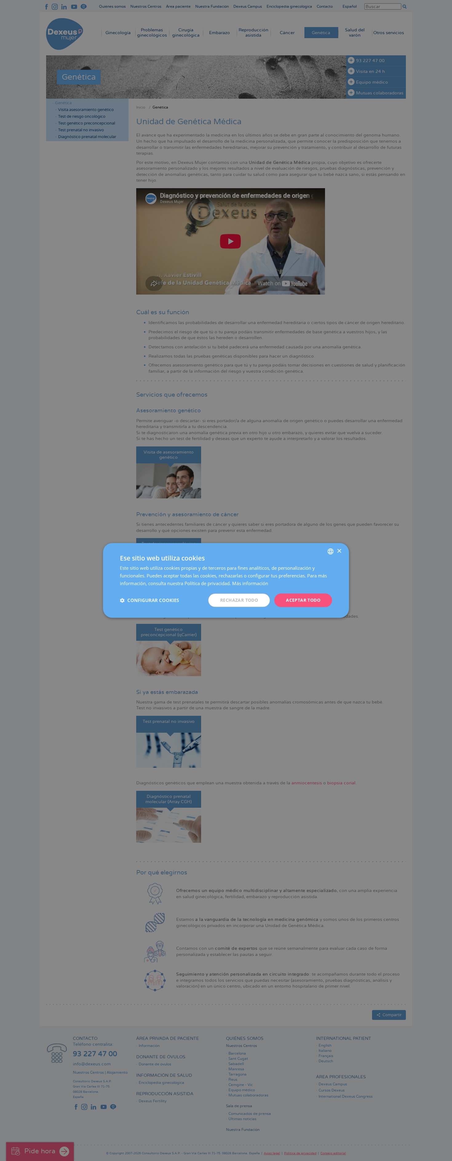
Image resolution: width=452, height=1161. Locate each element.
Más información (250, 583)
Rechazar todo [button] (239, 600)
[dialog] (226, 580)
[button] (149, 600)
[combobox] (330, 551)
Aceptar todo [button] (303, 600)
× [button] (339, 551)
